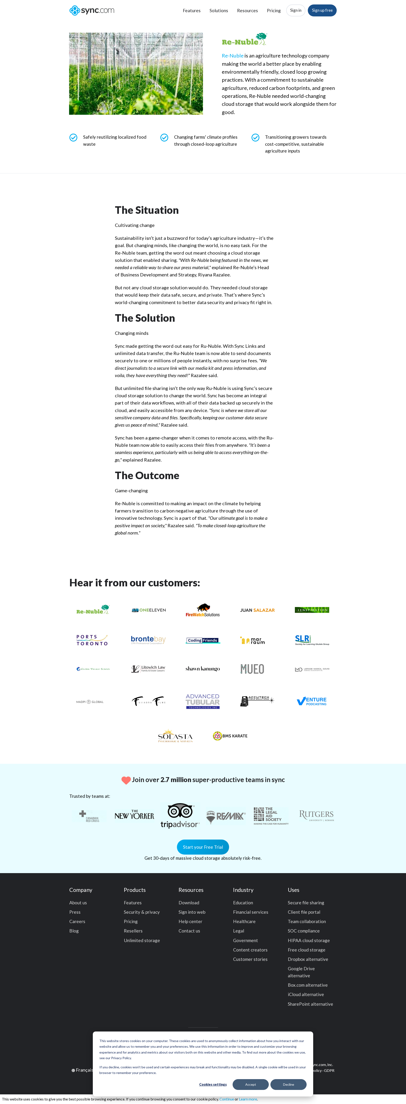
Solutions (219, 10)
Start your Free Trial (203, 847)
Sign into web (192, 912)
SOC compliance (304, 930)
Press (75, 912)
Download (189, 902)
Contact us (189, 930)
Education (243, 902)
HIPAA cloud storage (309, 940)
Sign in (295, 10)
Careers (77, 921)
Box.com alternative (308, 985)
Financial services (250, 912)
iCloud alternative (306, 994)
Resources (247, 10)
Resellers (133, 930)
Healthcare (244, 921)
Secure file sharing (306, 902)
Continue (226, 1099)
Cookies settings (213, 1084)
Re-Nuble (233, 55)
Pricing (274, 10)
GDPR (329, 1070)
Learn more (248, 1099)
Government (245, 940)
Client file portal (304, 912)
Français (85, 1070)
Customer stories (250, 959)
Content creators (250, 949)
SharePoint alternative (310, 1004)
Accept (250, 1084)
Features (192, 10)
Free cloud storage (306, 949)
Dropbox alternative (308, 959)
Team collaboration (307, 921)
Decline (288, 1084)
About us (78, 902)
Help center (190, 921)
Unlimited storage (142, 940)
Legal (238, 930)
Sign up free (322, 10)
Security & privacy (142, 912)
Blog (74, 930)
